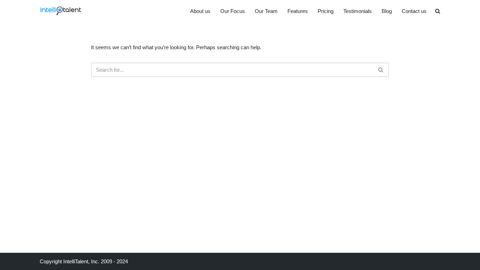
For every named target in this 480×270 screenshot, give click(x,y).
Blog (387, 11)
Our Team (266, 11)
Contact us (414, 11)
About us (200, 11)
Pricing (325, 11)
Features (297, 11)
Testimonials (357, 11)
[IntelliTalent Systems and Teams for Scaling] (61, 10)
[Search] (381, 70)
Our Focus (232, 11)
